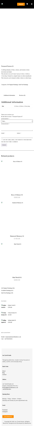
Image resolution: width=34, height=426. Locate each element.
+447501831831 (8, 339)
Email (19, 133)
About (3, 371)
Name (3, 133)
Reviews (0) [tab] (22, 95)
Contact (4, 374)
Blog (3, 372)
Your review (5, 123)
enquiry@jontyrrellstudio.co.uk (13, 337)
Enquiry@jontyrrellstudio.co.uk (10, 387)
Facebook (5, 409)
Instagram (5, 411)
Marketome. (28, 423)
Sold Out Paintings (23, 84)
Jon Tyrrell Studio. (19, 421)
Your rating (5, 118)
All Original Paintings (12, 84)
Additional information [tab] (9, 95)
